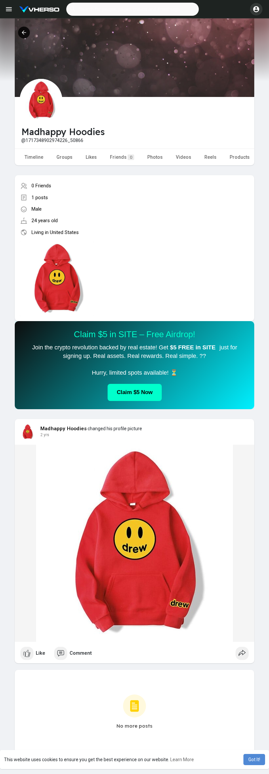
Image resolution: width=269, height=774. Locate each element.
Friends (121, 157)
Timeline (34, 157)
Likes (91, 157)
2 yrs (44, 435)
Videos (183, 157)
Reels (210, 157)
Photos (155, 157)
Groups (64, 157)
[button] (132, 9)
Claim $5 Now (135, 392)
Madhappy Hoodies (63, 429)
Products (240, 157)
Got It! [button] (254, 759)
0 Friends (41, 186)
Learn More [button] (182, 759)
